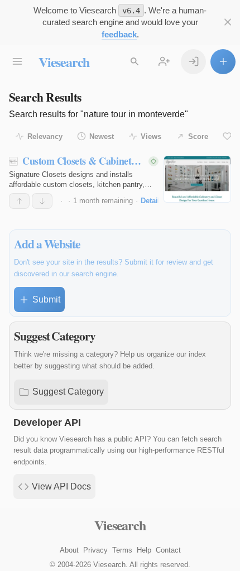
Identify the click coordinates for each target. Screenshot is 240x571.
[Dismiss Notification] (227, 22)
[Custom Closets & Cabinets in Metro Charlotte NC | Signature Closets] (197, 179)
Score (198, 136)
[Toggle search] (134, 61)
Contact (168, 550)
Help (144, 550)
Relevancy (45, 136)
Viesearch (64, 61)
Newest (101, 136)
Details (152, 200)
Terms (122, 550)
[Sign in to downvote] (42, 201)
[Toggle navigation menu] (17, 61)
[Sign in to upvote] (19, 201)
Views (151, 136)
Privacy (95, 550)
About (69, 550)
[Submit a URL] (223, 61)
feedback (119, 34)
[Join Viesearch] (163, 61)
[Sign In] (193, 61)
